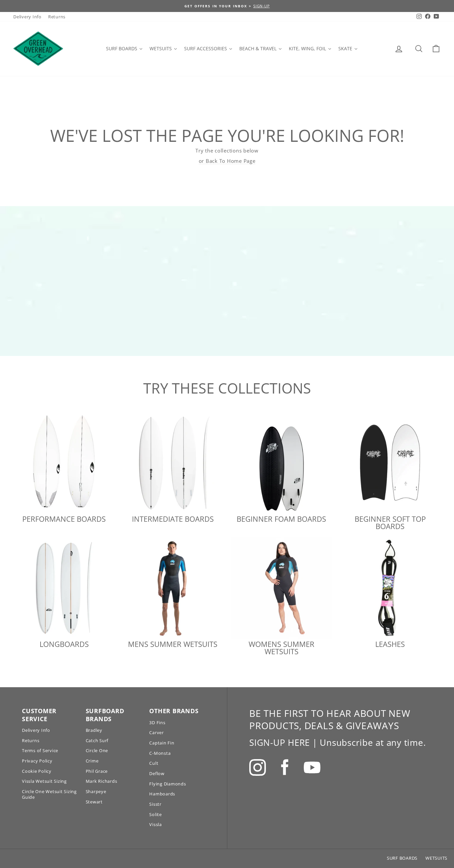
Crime (92, 761)
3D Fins (157, 722)
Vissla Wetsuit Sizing (44, 781)
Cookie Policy (37, 771)
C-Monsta (159, 753)
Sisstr (155, 804)
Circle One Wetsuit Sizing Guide (49, 794)
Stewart (94, 802)
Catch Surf (97, 740)
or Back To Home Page (227, 160)
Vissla (155, 824)
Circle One (97, 750)
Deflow (157, 773)
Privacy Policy (37, 761)
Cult (153, 763)
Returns (56, 17)
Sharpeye (96, 791)
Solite (155, 814)
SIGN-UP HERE (279, 742)
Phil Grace (97, 771)
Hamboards (162, 794)
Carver (156, 732)
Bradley (94, 730)
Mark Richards (101, 781)
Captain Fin (161, 743)
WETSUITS (436, 858)
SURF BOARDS (402, 858)
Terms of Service (40, 750)
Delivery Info (27, 17)
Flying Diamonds (167, 784)
